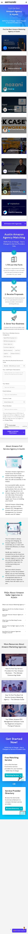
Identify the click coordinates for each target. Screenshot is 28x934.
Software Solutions (15, 353)
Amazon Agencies (8, 344)
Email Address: (7, 391)
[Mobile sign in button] (26, 2)
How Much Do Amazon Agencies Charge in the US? (11, 632)
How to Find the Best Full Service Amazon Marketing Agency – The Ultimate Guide (14, 697)
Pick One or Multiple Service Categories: (11, 334)
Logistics (6, 353)
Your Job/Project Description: (11, 370)
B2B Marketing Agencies (9, 341)
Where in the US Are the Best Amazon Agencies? (13, 609)
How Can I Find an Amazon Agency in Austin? (12, 615)
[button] (14, 605)
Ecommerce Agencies (9, 347)
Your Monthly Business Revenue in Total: (13, 361)
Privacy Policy (9, 420)
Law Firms (17, 350)
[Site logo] (10, 2)
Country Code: (7, 398)
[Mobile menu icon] (2, 2)
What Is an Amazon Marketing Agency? (13, 604)
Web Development (8, 350)
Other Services (7, 356)
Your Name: (6, 384)
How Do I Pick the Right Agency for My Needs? (13, 626)
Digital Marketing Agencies (10, 338)
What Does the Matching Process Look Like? (11, 620)
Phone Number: (7, 406)
